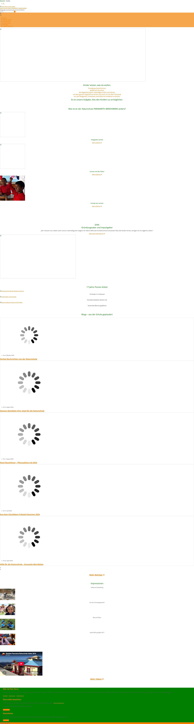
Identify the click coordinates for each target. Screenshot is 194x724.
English (8, 1)
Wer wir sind (6, 21)
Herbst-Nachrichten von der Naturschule (18, 359)
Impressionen (7, 23)
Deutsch (2, 1)
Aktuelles (5, 24)
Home (5, 18)
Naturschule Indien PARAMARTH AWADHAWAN (13, 8)
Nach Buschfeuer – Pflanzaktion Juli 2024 (18, 462)
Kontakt (5, 696)
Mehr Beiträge (96, 575)
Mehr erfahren (96, 143)
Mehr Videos (96, 679)
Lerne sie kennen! (59, 703)
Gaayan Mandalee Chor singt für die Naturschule (22, 411)
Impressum (12, 696)
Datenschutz (20, 696)
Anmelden (6, 720)
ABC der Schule (7, 19)
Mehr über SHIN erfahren (96, 234)
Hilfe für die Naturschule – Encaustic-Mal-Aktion (21, 564)
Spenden (7, 710)
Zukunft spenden (8, 26)
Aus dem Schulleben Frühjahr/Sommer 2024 (20, 514)
